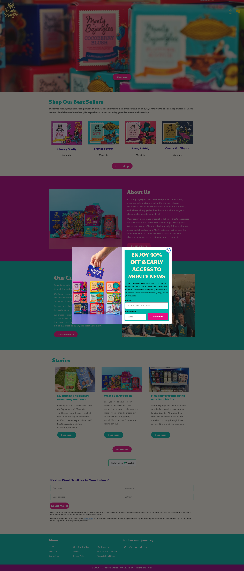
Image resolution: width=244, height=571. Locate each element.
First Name (130, 312)
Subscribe (158, 316)
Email (128, 300)
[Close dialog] (168, 250)
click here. (133, 296)
